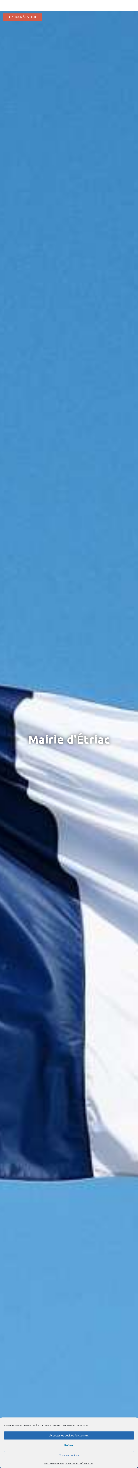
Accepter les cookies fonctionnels (69, 1435)
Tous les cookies (69, 1455)
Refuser (69, 1445)
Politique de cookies (54, 1463)
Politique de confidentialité (79, 1463)
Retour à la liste (23, 17)
